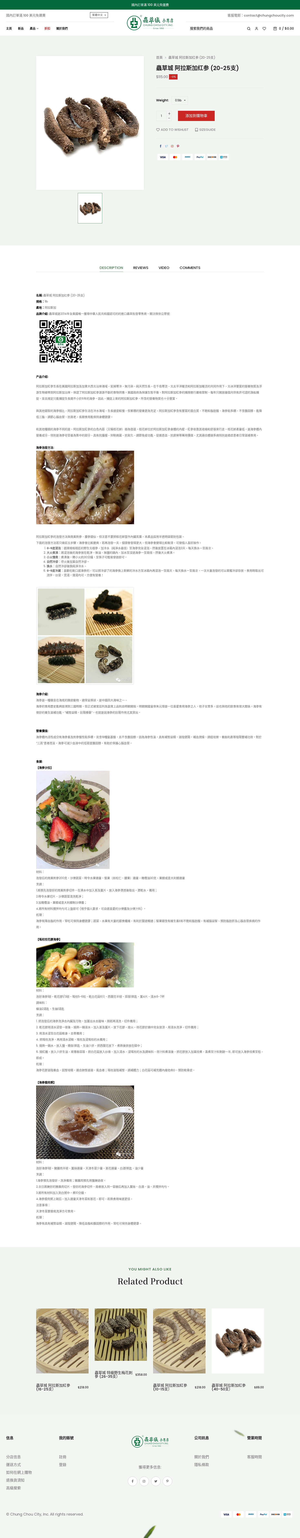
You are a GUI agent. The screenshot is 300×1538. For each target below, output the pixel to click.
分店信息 (13, 1457)
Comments (190, 268)
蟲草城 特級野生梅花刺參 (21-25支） (230, 1374)
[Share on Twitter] (166, 146)
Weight (162, 100)
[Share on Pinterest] (178, 146)
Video (164, 268)
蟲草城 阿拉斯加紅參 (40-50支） (170, 1387)
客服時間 (254, 1457)
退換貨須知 (15, 1480)
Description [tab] (111, 268)
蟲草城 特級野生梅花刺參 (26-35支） (55, 1374)
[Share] (172, 146)
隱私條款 (201, 1464)
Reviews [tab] (140, 268)
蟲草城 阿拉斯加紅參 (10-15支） (112, 1387)
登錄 (62, 1464)
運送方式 (13, 1464)
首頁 (159, 57)
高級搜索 (13, 1488)
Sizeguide (207, 129)
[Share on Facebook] (160, 146)
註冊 (62, 1457)
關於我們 (201, 1457)
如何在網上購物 (19, 1472)
